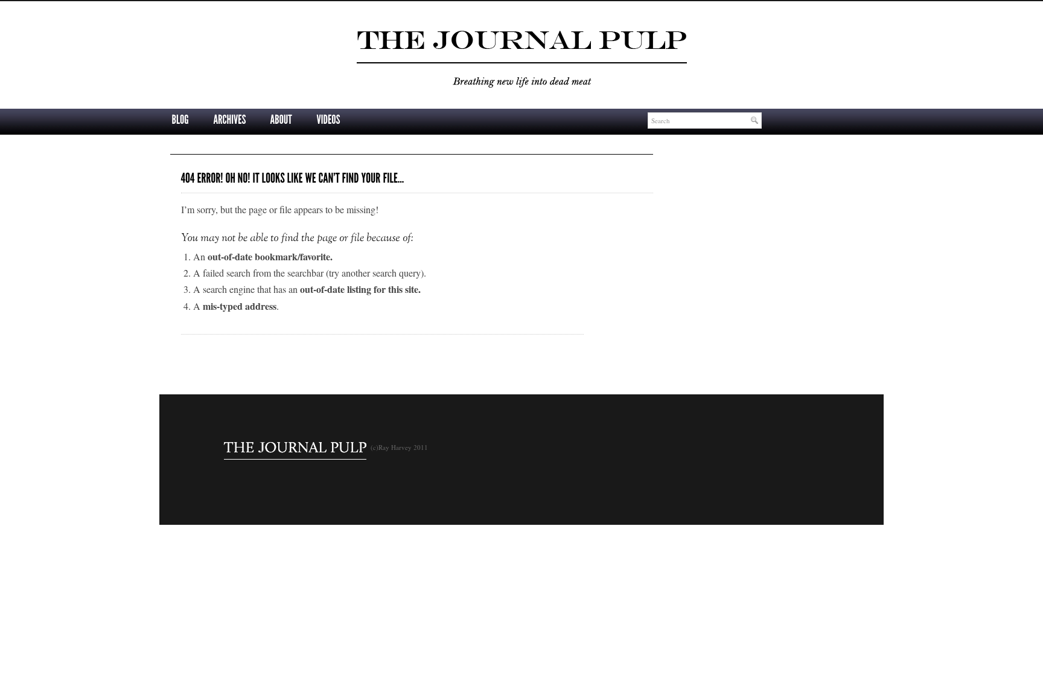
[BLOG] (180, 120)
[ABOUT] (281, 120)
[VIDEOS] (328, 120)
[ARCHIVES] (229, 120)
